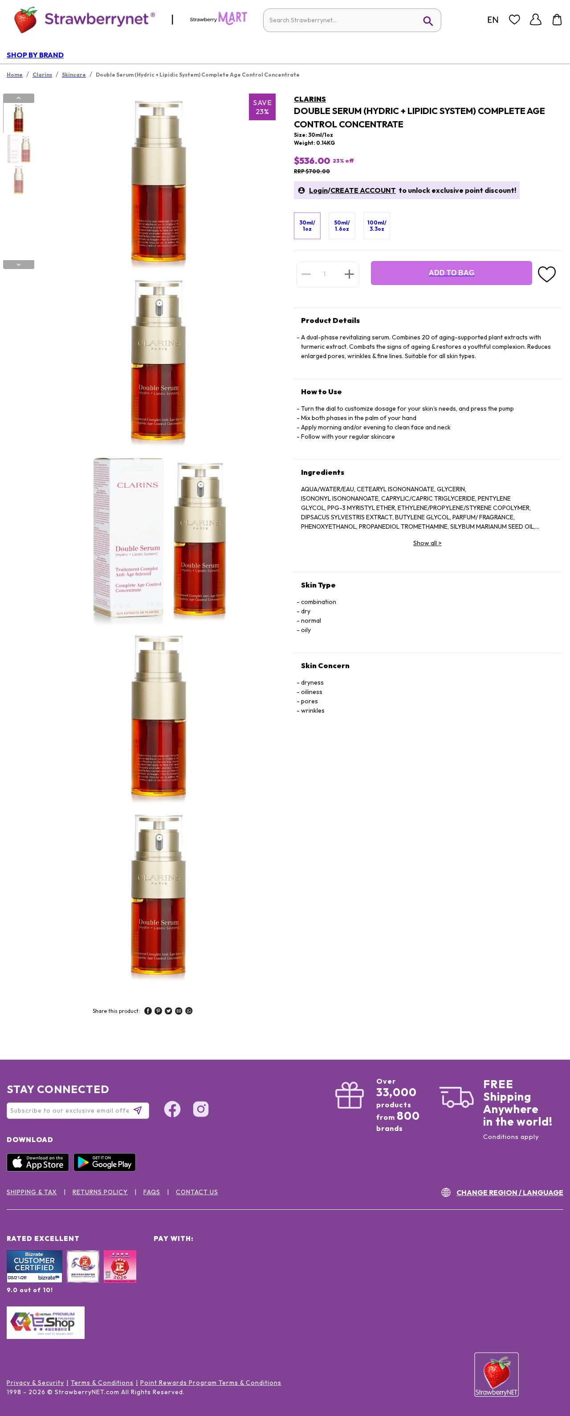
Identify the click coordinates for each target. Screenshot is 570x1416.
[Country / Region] (493, 19)
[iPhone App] (40, 1169)
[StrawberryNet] (81, 19)
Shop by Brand (35, 54)
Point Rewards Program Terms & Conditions (210, 1383)
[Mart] (218, 23)
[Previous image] (18, 98)
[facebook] (148, 1012)
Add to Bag (451, 273)
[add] (349, 273)
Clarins (310, 98)
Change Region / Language (509, 1192)
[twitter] (168, 1012)
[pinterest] (158, 1012)
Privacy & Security (35, 1383)
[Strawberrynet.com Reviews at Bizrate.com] (34, 1281)
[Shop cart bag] (557, 19)
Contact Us (197, 1192)
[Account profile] (535, 19)
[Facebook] (172, 1110)
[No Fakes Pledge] (120, 1276)
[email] (179, 1012)
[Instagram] (201, 1110)
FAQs (151, 1192)
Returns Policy (100, 1192)
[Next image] (18, 264)
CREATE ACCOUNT (363, 190)
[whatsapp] (189, 1012)
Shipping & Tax (32, 1192)
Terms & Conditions (102, 1383)
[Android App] (106, 1169)
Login (318, 190)
